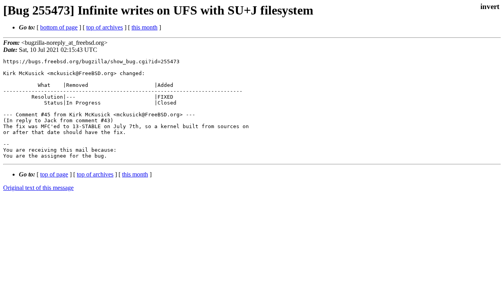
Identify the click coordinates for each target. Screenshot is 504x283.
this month (145, 27)
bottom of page (59, 27)
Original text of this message (38, 187)
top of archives (104, 27)
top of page (54, 174)
